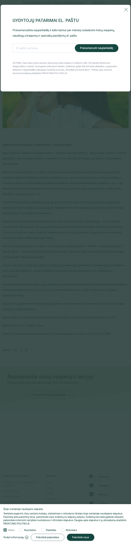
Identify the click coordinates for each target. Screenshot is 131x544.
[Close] (126, 9)
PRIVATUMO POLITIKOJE (16, 523)
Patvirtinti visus (80, 537)
